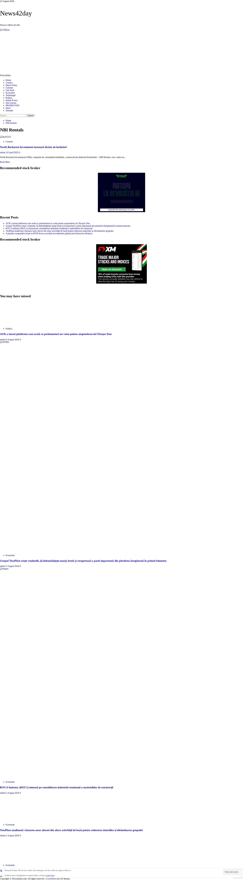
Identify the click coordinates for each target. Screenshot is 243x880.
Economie (10, 93)
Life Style (10, 90)
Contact (9, 82)
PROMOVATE (12, 105)
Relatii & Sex (12, 100)
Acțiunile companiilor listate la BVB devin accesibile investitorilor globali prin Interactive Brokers (49, 233)
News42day (16, 13)
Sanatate (9, 110)
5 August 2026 (13, 566)
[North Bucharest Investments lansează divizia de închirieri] (5, 137)
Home (8, 80)
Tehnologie (11, 95)
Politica (9, 98)
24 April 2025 (12, 152)
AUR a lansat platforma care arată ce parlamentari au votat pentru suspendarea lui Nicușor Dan (48, 223)
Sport (8, 108)
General (9, 88)
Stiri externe (11, 103)
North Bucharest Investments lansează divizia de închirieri (33, 147)
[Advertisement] (121, 52)
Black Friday (11, 85)
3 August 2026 (13, 793)
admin (3, 152)
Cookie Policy (50, 875)
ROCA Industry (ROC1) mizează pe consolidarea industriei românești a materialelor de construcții (49, 228)
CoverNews (51, 878)
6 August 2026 (13, 339)
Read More (5, 162)
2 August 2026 (13, 835)
